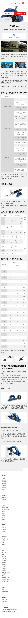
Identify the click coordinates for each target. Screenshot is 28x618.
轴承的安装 (7, 13)
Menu (23, 3)
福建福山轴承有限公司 (5, 3)
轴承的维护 (19, 13)
